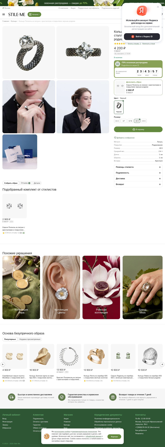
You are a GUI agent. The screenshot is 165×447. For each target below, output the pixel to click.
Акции (73, 8)
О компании (63, 8)
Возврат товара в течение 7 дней (135, 395)
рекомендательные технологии (84, 431)
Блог (65, 428)
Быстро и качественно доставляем (35, 395)
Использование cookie (103, 425)
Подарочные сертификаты (88, 8)
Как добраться (141, 430)
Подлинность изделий (110, 8)
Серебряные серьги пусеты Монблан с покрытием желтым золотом (14, 377)
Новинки (67, 422)
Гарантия (36, 425)
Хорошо (114, 437)
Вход (4, 419)
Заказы (5, 425)
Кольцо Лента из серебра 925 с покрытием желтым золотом (96, 377)
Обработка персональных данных (108, 422)
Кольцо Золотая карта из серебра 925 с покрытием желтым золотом (42, 377)
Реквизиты (139, 433)
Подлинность (38, 419)
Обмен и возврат (40, 428)
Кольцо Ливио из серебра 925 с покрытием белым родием (150, 377)
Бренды (67, 425)
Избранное (6, 428)
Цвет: (116, 98)
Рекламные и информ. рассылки (107, 428)
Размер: (117, 117)
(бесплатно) (147, 427)
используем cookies (62, 431)
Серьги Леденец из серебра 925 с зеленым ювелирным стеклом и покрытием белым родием (122, 377)
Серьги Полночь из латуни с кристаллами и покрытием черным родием (13, 228)
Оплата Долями (39, 431)
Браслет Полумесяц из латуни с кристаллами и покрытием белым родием (69, 378)
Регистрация (7, 422)
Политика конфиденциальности (107, 419)
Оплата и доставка (40, 422)
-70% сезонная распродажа (134, 62)
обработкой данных (93, 436)
